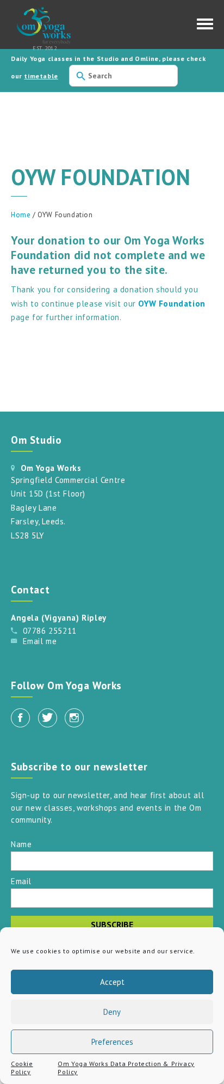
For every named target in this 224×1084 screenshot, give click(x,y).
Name (21, 843)
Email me (40, 641)
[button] (205, 27)
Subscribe (112, 924)
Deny (112, 1012)
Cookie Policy (22, 1067)
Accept (112, 982)
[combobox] (123, 76)
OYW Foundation (171, 303)
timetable (41, 76)
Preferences (112, 1042)
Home (20, 214)
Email (21, 880)
